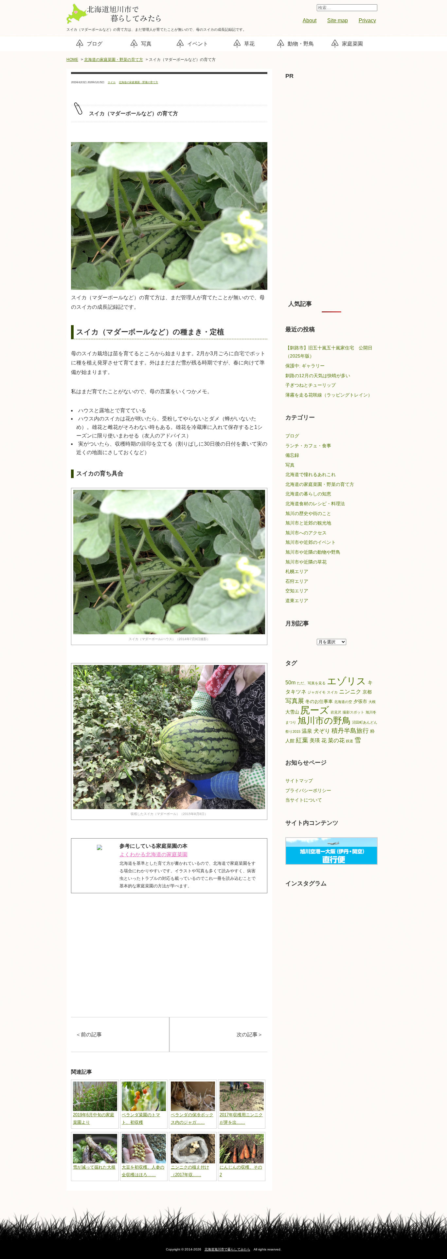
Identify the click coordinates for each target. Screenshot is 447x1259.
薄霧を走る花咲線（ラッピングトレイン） (328, 395)
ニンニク (350, 691)
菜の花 (336, 740)
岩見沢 (336, 712)
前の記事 (89, 1034)
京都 (367, 692)
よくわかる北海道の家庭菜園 (153, 854)
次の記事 (250, 1034)
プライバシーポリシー (308, 790)
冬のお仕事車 (319, 701)
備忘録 (292, 455)
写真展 (294, 700)
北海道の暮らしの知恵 (308, 493)
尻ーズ (314, 710)
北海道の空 (343, 702)
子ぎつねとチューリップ (310, 385)
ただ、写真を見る (311, 683)
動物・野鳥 (301, 43)
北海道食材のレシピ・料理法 (315, 503)
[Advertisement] (169, 968)
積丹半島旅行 (350, 730)
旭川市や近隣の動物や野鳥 (312, 552)
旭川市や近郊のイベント (310, 542)
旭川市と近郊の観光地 (308, 523)
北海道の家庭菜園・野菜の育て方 (113, 59)
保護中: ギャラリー (305, 365)
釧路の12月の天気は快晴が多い (317, 375)
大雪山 (292, 712)
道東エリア (296, 600)
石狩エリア (296, 581)
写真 (146, 43)
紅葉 (302, 740)
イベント (197, 43)
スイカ (112, 82)
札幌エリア (296, 571)
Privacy (367, 20)
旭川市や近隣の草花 (306, 562)
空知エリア (296, 590)
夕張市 (360, 701)
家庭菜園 (352, 43)
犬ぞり (321, 731)
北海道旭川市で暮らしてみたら (227, 1249)
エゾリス (346, 681)
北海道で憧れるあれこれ (310, 474)
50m (290, 682)
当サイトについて (303, 800)
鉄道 (349, 741)
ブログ (94, 43)
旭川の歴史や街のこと (308, 513)
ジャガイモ (317, 692)
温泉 (307, 731)
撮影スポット (353, 712)
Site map (337, 20)
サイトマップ (299, 780)
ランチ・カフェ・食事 (308, 445)
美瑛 (315, 740)
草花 (249, 43)
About (309, 20)
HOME (72, 59)
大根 (372, 702)
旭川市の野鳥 (324, 721)
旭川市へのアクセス (306, 532)
